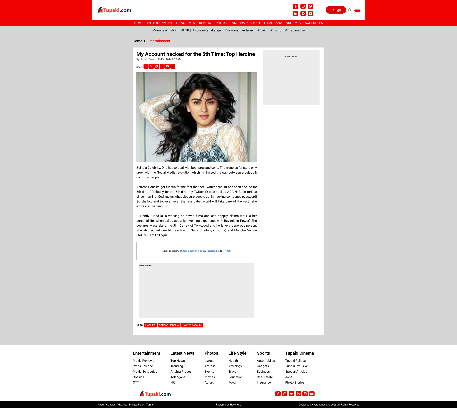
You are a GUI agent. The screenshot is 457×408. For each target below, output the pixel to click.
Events (209, 371)
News (180, 23)
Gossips (138, 377)
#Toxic (262, 30)
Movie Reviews (200, 23)
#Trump (275, 30)
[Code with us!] (303, 13)
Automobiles (266, 360)
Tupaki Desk (148, 59)
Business (263, 371)
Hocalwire (235, 404)
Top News (177, 360)
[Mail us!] (310, 13)
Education (235, 377)
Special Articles (296, 371)
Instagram (212, 250)
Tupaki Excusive (296, 366)
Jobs (288, 377)
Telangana (272, 23)
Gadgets (263, 366)
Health (233, 360)
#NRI (173, 30)
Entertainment (160, 23)
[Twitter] (151, 66)
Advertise (122, 404)
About (101, 404)
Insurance (264, 382)
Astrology (235, 366)
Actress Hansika (169, 325)
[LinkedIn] (162, 66)
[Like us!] (295, 6)
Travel (232, 371)
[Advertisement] (16, 135)
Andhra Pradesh (246, 23)
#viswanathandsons (238, 30)
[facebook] (146, 66)
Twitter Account (192, 325)
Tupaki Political (296, 360)
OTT (136, 382)
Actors (209, 382)
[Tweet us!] (303, 6)
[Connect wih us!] (295, 13)
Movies (210, 377)
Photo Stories (294, 382)
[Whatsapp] (156, 66)
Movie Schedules (309, 23)
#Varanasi (159, 30)
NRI (288, 23)
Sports (263, 353)
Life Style (237, 353)
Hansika (150, 325)
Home (138, 23)
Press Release (143, 366)
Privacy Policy (137, 404)
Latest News (182, 353)
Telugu (336, 10)
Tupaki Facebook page (192, 250)
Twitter (227, 250)
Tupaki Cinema (299, 353)
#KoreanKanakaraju (207, 30)
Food (232, 382)
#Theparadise (295, 30)
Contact (110, 404)
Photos (222, 23)
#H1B (185, 30)
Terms (150, 404)
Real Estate (265, 377)
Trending (176, 366)
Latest (209, 360)
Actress (210, 366)
